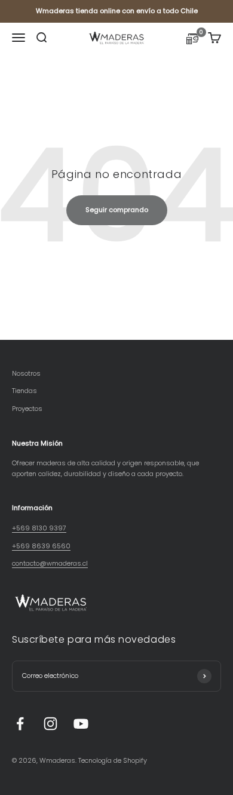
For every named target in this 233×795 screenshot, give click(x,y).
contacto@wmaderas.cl (50, 563)
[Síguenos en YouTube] (81, 724)
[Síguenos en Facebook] (20, 724)
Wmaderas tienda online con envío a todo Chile (117, 11)
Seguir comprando (116, 209)
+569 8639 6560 (41, 546)
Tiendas (24, 390)
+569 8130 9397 (39, 528)
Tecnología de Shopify (112, 760)
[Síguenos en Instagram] (50, 724)
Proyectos (27, 408)
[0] (192, 40)
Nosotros (26, 373)
